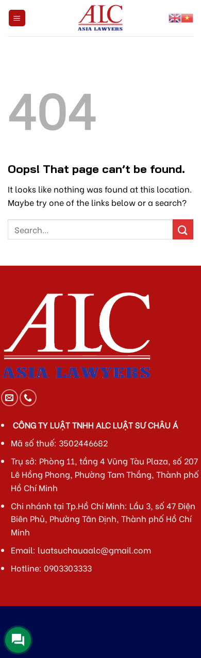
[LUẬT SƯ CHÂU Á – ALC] (100, 18)
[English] (175, 18)
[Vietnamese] (187, 18)
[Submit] (183, 229)
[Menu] (17, 18)
